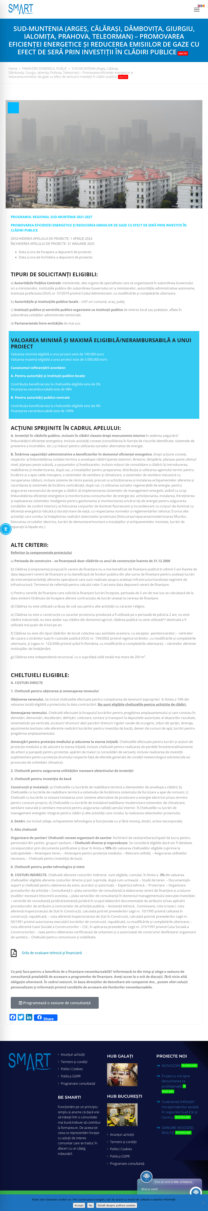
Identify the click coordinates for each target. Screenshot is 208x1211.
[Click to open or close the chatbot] (196, 1193)
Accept (79, 1205)
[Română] (203, 5)
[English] (199, 5)
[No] (203, 1203)
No (90, 1205)
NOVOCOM (179, 1066)
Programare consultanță (78, 1083)
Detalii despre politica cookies (116, 1205)
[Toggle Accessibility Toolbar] (5, 529)
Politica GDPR (71, 1076)
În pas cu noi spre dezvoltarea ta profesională (176, 1083)
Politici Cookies (72, 1069)
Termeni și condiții (74, 1062)
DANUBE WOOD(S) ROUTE (178, 1130)
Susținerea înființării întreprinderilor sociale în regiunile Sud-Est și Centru (180, 1109)
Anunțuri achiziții (73, 1054)
